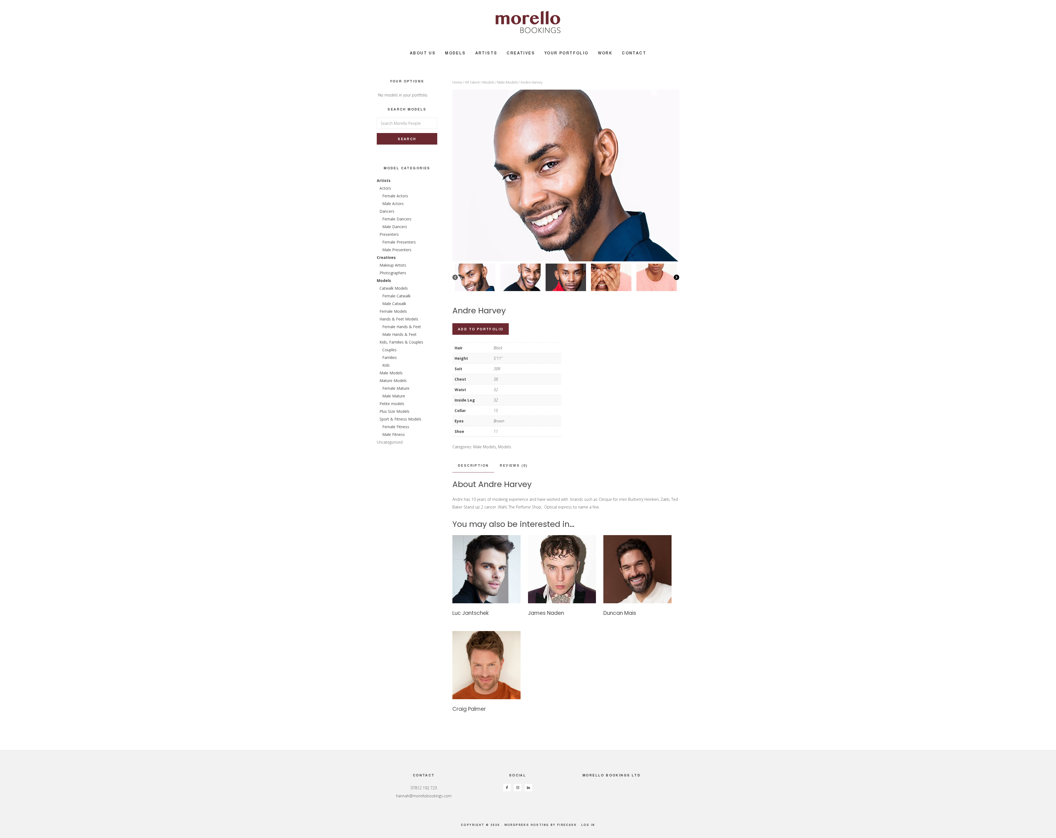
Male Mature (393, 396)
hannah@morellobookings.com (424, 795)
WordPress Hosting (526, 825)
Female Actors (395, 195)
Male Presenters (396, 249)
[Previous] (455, 277)
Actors (385, 188)
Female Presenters (399, 242)
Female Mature (395, 388)
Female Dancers (396, 219)
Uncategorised (390, 442)
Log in (588, 825)
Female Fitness (395, 426)
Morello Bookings (528, 21)
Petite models (392, 403)
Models (488, 82)
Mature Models (393, 380)
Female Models (393, 311)
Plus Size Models (394, 411)
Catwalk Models (394, 288)
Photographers (393, 272)
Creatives (386, 257)
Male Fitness (393, 434)
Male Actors (393, 203)
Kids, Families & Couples (401, 342)
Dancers (387, 211)
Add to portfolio (480, 329)
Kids (386, 365)
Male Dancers (394, 226)
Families (389, 357)
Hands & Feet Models (399, 319)
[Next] (676, 277)
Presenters (389, 234)
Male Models (507, 82)
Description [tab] (473, 465)
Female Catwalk (396, 295)
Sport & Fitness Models (400, 419)
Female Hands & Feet (401, 326)
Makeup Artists (393, 265)
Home (457, 82)
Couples (389, 349)
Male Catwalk (394, 303)
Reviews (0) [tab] (513, 465)
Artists (384, 180)
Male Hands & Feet (399, 334)
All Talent (472, 82)
